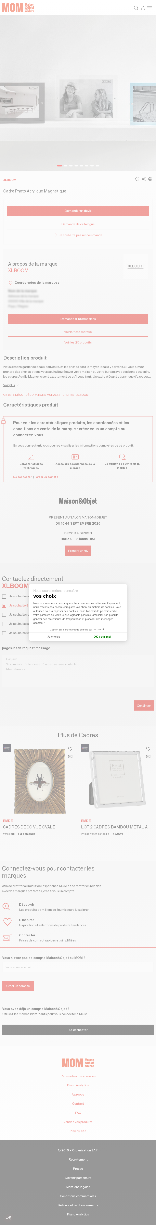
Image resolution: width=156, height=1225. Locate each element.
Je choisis (53, 636)
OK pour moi (102, 636)
